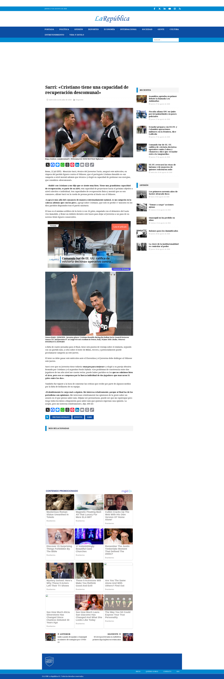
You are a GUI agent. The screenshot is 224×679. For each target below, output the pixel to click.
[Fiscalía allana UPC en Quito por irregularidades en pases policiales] (141, 114)
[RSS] (179, 8)
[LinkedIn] (164, 8)
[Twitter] (159, 8)
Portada (49, 29)
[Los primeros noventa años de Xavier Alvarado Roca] (141, 194)
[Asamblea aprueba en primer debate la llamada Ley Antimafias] (141, 99)
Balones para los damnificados (163, 231)
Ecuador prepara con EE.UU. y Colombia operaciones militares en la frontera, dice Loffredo (163, 130)
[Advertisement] (112, 61)
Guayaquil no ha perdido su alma (162, 219)
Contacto (167, 671)
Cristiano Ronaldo (61, 417)
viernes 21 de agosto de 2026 (161, 210)
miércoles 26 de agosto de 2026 (161, 172)
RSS (178, 671)
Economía (109, 29)
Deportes (93, 29)
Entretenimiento (54, 35)
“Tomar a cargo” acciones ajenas (161, 205)
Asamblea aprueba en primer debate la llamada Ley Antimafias (163, 98)
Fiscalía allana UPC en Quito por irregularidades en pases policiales (163, 113)
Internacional (128, 29)
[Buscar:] (166, 40)
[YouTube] (169, 8)
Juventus (78, 417)
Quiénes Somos (152, 671)
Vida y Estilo (76, 35)
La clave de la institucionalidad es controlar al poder (163, 245)
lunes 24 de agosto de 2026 (160, 197)
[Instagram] (174, 8)
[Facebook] (154, 8)
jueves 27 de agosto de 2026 (160, 104)
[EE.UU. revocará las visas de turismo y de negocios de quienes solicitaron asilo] (141, 167)
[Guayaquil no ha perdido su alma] (141, 220)
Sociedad (147, 29)
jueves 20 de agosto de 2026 (160, 234)
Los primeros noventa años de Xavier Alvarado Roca (163, 192)
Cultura (174, 29)
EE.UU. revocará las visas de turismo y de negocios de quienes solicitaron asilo (162, 167)
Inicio (138, 671)
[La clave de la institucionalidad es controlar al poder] (141, 247)
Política (64, 29)
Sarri (89, 417)
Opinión (78, 29)
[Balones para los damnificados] (141, 234)
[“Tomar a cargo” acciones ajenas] (141, 207)
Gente (161, 29)
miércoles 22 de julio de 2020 (60, 100)
